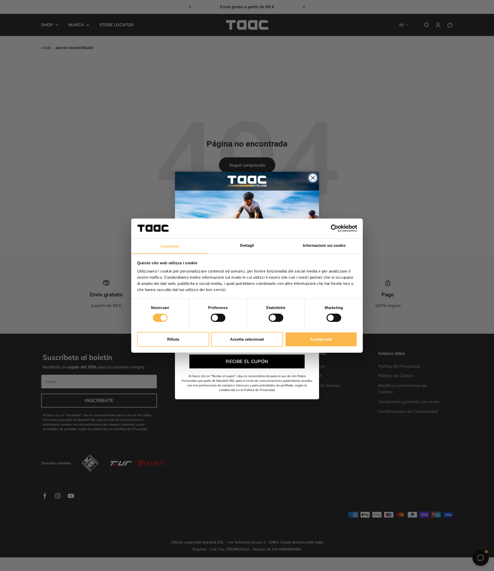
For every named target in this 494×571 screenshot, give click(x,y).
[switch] (218, 318)
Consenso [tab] (170, 246)
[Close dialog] (313, 178)
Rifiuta (173, 339)
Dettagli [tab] (247, 245)
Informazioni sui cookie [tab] (324, 245)
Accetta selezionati (247, 339)
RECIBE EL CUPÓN (247, 361)
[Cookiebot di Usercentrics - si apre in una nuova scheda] (334, 228)
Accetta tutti (321, 339)
